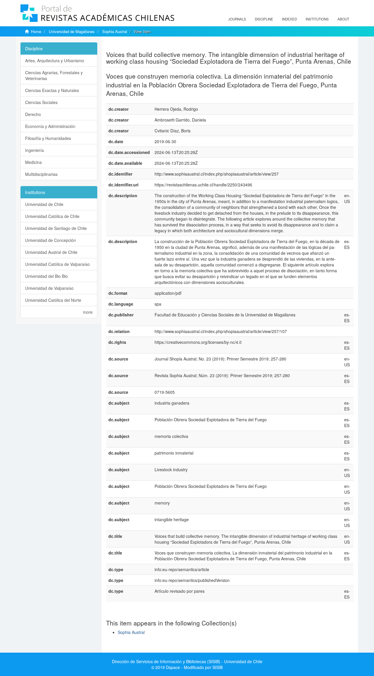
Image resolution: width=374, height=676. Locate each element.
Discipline (264, 19)
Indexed (289, 19)
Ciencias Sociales (41, 102)
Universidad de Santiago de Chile (56, 228)
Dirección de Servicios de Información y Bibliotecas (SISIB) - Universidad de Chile (187, 661)
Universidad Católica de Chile (52, 216)
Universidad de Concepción (50, 240)
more (88, 312)
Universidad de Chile (44, 204)
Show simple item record (129, 45)
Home (36, 31)
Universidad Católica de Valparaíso (57, 264)
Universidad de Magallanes (72, 31)
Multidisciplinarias (41, 174)
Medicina (33, 162)
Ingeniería (34, 150)
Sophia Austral (114, 31)
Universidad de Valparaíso (49, 288)
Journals (237, 19)
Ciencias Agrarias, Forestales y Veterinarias (54, 75)
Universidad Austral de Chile (51, 252)
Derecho (33, 114)
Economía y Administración (50, 126)
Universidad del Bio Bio (46, 276)
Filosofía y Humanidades (48, 138)
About (343, 19)
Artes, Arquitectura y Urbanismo (54, 60)
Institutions (317, 19)
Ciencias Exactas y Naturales (52, 90)
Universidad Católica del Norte (53, 300)
